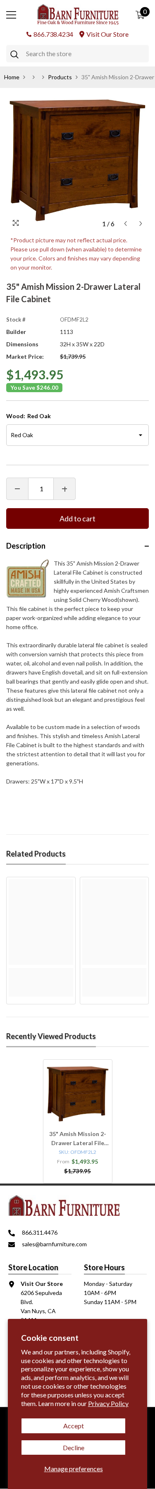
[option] (77, 160)
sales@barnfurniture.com (54, 1244)
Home (11, 76)
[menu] (11, 15)
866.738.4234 (53, 34)
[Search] (77, 53)
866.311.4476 (39, 1232)
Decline (73, 1447)
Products (60, 76)
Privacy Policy (108, 1403)
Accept (73, 1426)
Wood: (28, 415)
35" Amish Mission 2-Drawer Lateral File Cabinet (77, 1139)
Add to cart (77, 518)
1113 (66, 331)
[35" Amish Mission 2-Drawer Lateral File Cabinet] (77, 1094)
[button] (125, 223)
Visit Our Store (107, 34)
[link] (41, 972)
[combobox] (85, 53)
